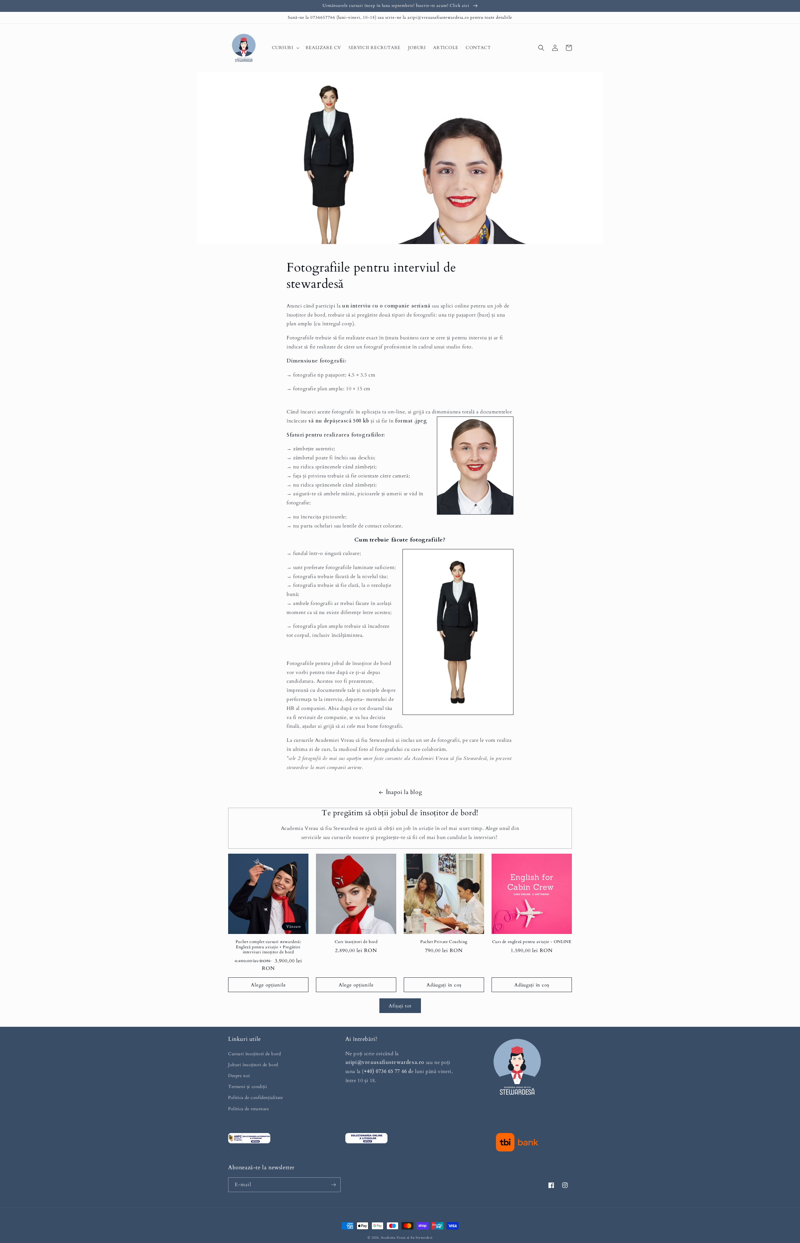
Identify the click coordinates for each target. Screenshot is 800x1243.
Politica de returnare (248, 1109)
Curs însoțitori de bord (356, 942)
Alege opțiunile (268, 985)
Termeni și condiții (247, 1087)
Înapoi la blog (404, 792)
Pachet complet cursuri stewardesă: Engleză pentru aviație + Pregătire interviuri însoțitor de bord (268, 947)
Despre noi (239, 1076)
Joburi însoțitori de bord (253, 1065)
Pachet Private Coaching (444, 942)
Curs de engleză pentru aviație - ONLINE (531, 942)
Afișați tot (400, 1006)
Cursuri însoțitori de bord (254, 1054)
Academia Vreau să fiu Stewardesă (406, 1238)
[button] (285, 47)
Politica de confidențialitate (255, 1098)
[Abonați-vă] (333, 1184)
